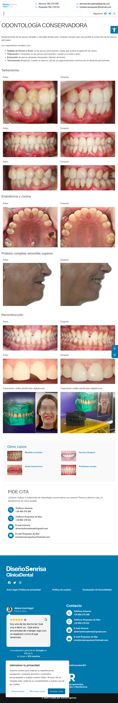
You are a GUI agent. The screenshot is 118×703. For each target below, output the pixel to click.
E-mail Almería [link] (81, 628)
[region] (37, 679)
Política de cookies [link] (61, 589)
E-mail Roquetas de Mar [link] (86, 637)
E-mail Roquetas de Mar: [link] (27, 534)
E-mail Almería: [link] (23, 525)
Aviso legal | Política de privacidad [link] (23, 589)
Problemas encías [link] (87, 466)
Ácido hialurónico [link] (34, 466)
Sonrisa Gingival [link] (87, 452)
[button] (3, 13)
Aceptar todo (56, 691)
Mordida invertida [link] (33, 452)
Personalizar (18, 691)
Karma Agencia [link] (68, 698)
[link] (114, 30)
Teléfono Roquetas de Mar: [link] (28, 517)
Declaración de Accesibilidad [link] (97, 589)
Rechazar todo (37, 691)
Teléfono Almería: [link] (24, 508)
